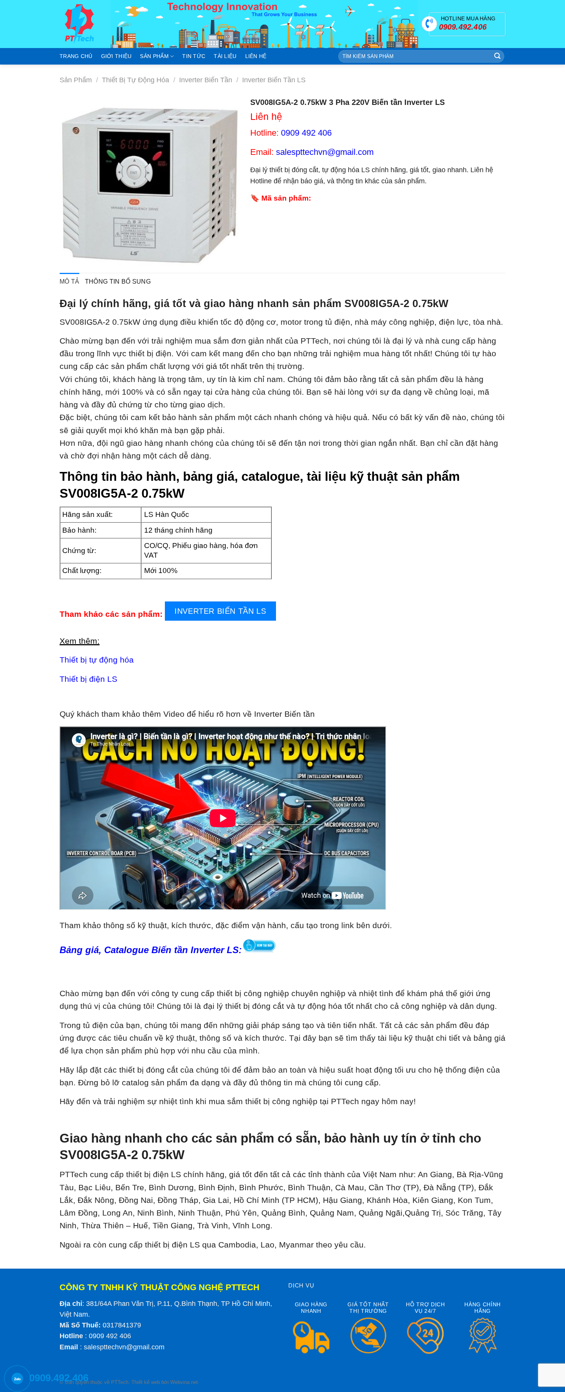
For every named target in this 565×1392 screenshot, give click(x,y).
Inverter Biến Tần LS (274, 80)
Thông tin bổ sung (118, 281)
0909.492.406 (58, 1378)
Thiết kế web (145, 1382)
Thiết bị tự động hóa (135, 80)
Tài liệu (225, 56)
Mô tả (70, 281)
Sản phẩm (154, 56)
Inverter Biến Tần (205, 80)
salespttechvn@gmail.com (124, 1347)
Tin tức (193, 56)
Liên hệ (256, 56)
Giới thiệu (116, 56)
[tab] (70, 282)
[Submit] (497, 56)
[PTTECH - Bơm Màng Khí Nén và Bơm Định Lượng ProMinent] (79, 24)
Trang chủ (76, 56)
